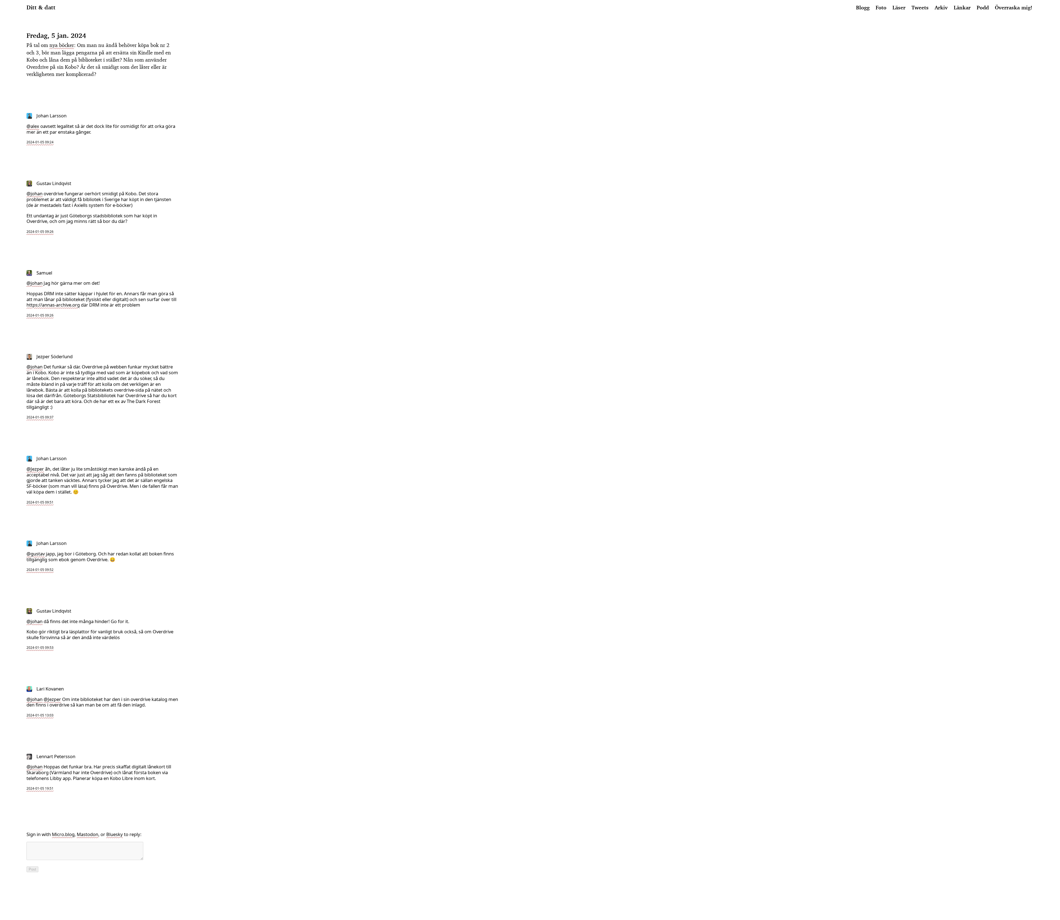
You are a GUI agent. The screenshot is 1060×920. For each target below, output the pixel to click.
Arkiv (941, 7)
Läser (898, 7)
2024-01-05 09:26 (40, 232)
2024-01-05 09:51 (40, 502)
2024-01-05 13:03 (40, 715)
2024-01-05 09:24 (40, 142)
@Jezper (35, 469)
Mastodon (87, 834)
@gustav (35, 553)
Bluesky (114, 834)
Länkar (962, 7)
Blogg (863, 7)
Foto (881, 7)
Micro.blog (63, 834)
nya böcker (61, 45)
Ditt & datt (40, 7)
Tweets (920, 7)
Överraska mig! (1013, 7)
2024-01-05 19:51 (40, 788)
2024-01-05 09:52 (40, 570)
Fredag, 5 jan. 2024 (56, 35)
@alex (32, 126)
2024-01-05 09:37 (40, 417)
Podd (983, 7)
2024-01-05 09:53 (40, 647)
